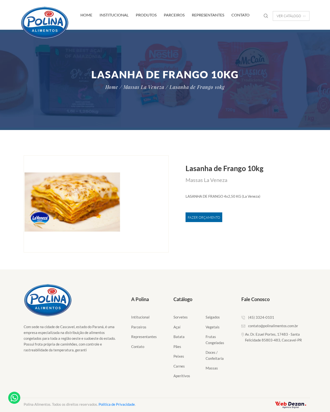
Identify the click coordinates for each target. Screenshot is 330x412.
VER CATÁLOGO (289, 16)
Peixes (178, 356)
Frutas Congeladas (215, 339)
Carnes (179, 366)
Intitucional (140, 317)
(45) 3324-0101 (261, 317)
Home (86, 15)
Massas (212, 368)
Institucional (114, 15)
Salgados (213, 317)
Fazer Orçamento (204, 217)
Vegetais (213, 327)
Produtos (146, 15)
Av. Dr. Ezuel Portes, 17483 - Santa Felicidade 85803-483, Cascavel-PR (273, 337)
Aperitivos (181, 376)
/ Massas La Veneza (142, 87)
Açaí (176, 327)
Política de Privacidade (117, 404)
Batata (179, 336)
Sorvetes (180, 317)
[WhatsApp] (14, 398)
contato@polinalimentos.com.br (273, 326)
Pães (177, 346)
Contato (240, 15)
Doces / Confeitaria (215, 355)
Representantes (208, 15)
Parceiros (174, 15)
